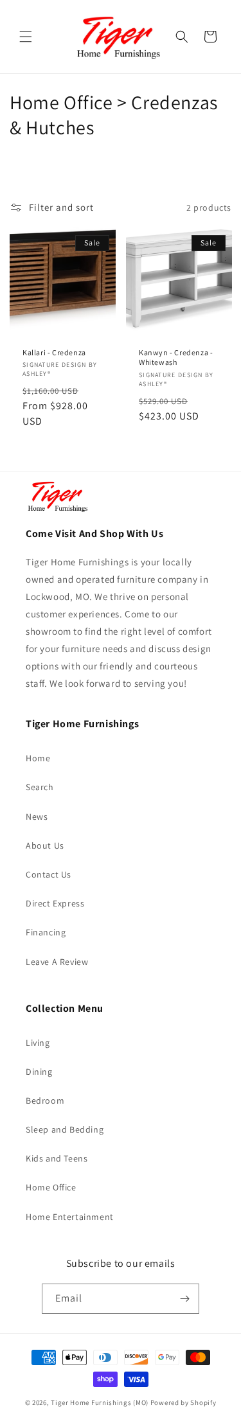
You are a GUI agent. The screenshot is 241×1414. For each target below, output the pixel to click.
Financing (46, 932)
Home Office (51, 1187)
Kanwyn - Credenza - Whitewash (176, 357)
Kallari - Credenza (54, 352)
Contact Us (48, 874)
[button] (26, 36)
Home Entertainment (70, 1217)
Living (38, 1042)
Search (40, 787)
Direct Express (55, 903)
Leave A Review (57, 962)
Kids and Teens (56, 1158)
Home (38, 758)
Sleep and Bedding (64, 1129)
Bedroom (45, 1100)
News (37, 816)
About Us (45, 845)
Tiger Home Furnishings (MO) (99, 1402)
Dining (39, 1071)
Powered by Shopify (183, 1402)
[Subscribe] (184, 1299)
